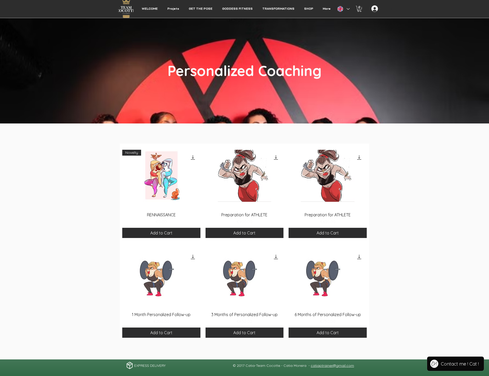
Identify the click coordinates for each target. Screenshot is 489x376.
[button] (359, 9)
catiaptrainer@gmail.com (332, 365)
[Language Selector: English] (343, 9)
